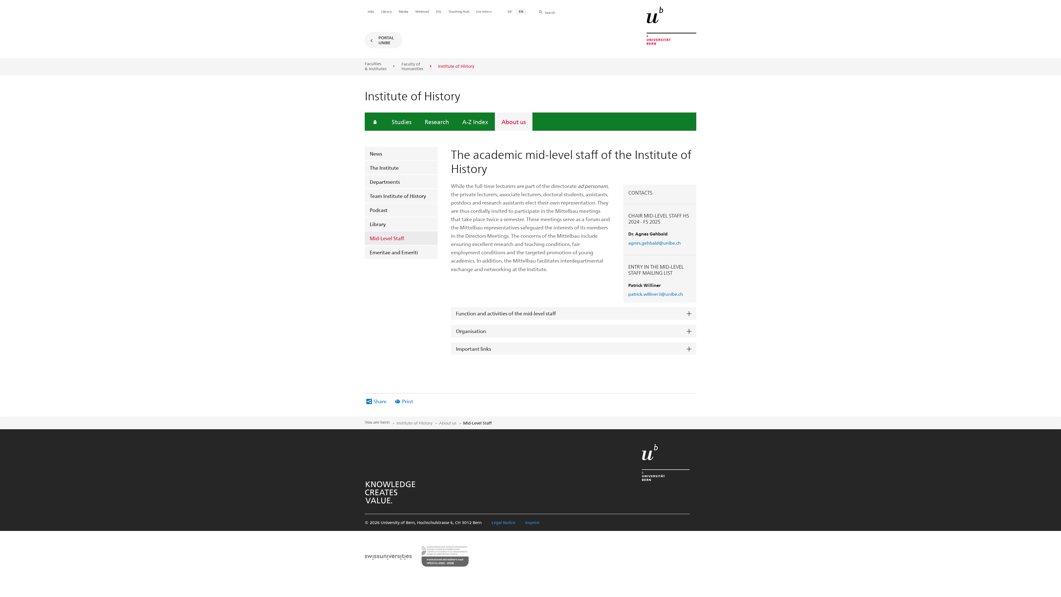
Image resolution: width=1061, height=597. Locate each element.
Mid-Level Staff (387, 238)
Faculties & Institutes (376, 66)
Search (550, 12)
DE (510, 11)
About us (513, 121)
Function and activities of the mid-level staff (506, 313)
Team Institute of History (398, 195)
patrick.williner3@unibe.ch (655, 294)
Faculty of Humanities (412, 66)
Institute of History (414, 423)
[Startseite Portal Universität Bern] (671, 26)
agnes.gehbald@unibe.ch (654, 243)
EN (521, 11)
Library (378, 224)
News (376, 153)
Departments (385, 181)
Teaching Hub (458, 11)
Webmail (422, 11)
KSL (439, 11)
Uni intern (484, 11)
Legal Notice (503, 522)
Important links (473, 348)
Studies (401, 121)
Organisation (471, 331)
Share (380, 401)
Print (407, 401)
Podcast (378, 209)
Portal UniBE (386, 40)
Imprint (532, 522)
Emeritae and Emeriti (394, 252)
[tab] (573, 313)
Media (403, 11)
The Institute (384, 167)
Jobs (370, 11)
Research (437, 121)
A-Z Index (475, 121)
